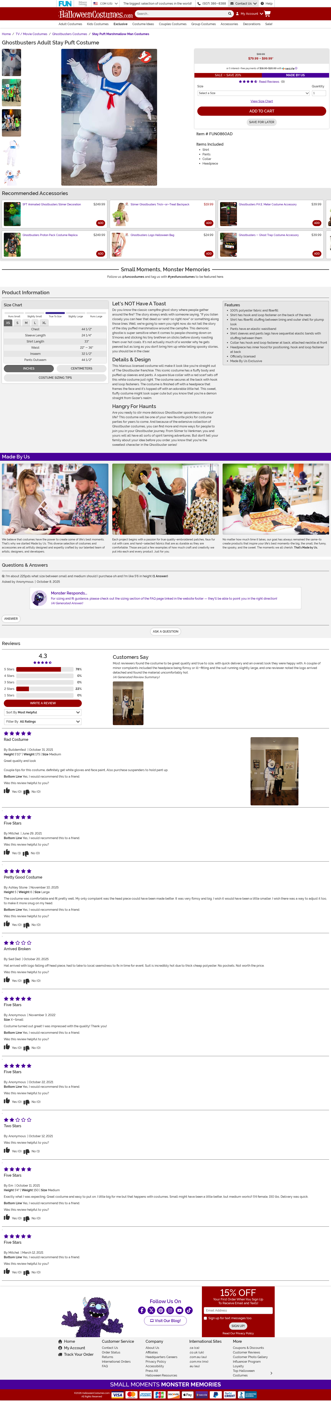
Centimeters (81, 368)
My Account (74, 1348)
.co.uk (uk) (196, 1352)
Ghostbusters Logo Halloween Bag (152, 235)
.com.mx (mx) (198, 1361)
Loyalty (238, 1366)
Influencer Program (247, 1361)
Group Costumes (203, 24)
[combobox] (180, 13)
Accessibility (155, 1366)
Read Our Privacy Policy (238, 1333)
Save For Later (261, 122)
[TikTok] (189, 1310)
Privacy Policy (156, 1361)
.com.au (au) (198, 1357)
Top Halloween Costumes (244, 1373)
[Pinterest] (161, 1310)
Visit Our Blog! (167, 1320)
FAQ (105, 1366)
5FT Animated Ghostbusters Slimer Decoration (52, 204)
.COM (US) (106, 3)
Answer (11, 619)
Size (200, 86)
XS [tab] (8, 323)
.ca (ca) (194, 1348)
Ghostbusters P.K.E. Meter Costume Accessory (268, 204)
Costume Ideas (143, 24)
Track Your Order (78, 1354)
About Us (152, 1348)
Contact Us (243, 3)
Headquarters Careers (161, 1357)
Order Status (111, 1352)
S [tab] (17, 323)
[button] (249, 13)
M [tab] (26, 323)
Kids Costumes (98, 24)
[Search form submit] (230, 13)
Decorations (252, 24)
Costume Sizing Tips (55, 378)
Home (69, 1341)
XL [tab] (44, 323)
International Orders (116, 1361)
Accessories (229, 24)
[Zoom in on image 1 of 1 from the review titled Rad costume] (128, 703)
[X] (151, 1310)
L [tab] (35, 323)
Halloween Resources (161, 1375)
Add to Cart (261, 111)
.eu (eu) (194, 1366)
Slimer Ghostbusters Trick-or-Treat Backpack (160, 204)
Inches (28, 368)
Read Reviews (269, 82)
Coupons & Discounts (248, 1348)
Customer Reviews (246, 1352)
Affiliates (152, 1352)
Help (269, 3)
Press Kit (152, 1371)
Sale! (268, 24)
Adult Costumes (70, 24)
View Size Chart (262, 101)
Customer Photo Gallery (250, 1357)
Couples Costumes (173, 24)
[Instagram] (170, 1310)
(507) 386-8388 (214, 3)
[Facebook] (142, 1310)
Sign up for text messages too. (230, 1318)
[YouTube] (179, 1310)
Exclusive (121, 24)
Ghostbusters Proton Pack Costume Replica (50, 235)
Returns (107, 1357)
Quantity (318, 86)
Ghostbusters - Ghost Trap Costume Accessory (269, 235)
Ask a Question (165, 631)
